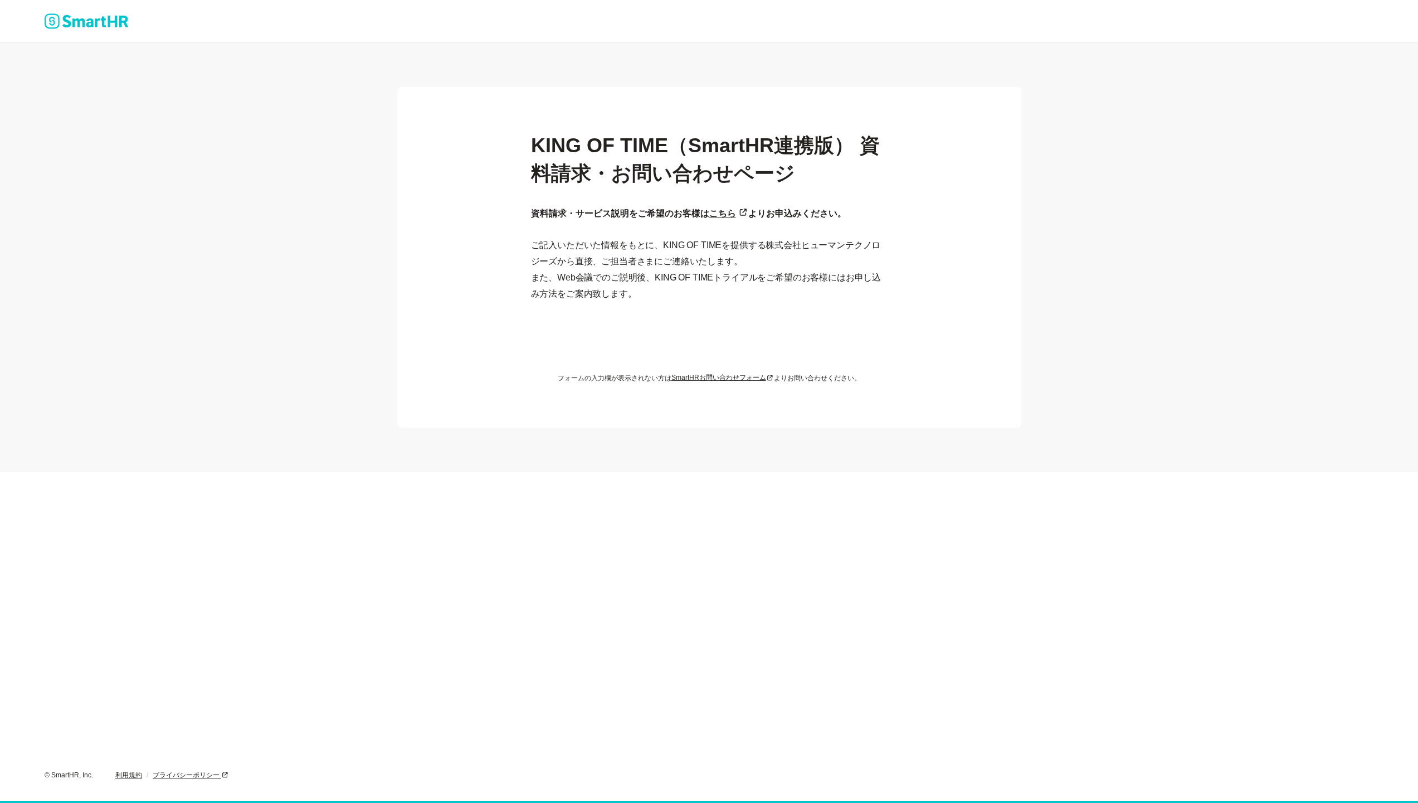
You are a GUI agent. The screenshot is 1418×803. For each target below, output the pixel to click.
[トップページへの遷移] (86, 21)
